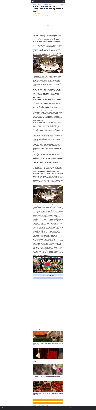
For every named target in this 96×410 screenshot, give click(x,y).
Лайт (50, 64)
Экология (4, 45)
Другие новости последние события (48, 399)
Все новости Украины (48, 403)
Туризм (50, 70)
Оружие (3, 67)
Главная (3, 36)
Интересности (5, 73)
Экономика (4, 42)
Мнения (50, 78)
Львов (50, 52)
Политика (51, 39)
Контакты (4, 84)
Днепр (4, 54)
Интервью (4, 78)
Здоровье (4, 70)
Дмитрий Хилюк (36, 13)
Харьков (50, 54)
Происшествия (52, 67)
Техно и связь (5, 64)
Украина (3, 39)
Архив (3, 81)
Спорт (3, 61)
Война (50, 36)
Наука (50, 61)
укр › (62, 4)
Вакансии (51, 81)
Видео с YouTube (5, 75)
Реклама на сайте (6, 91)
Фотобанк (51, 91)
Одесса (4, 57)
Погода (50, 73)
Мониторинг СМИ (6, 94)
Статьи (50, 75)
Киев (4, 52)
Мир (49, 42)
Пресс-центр (51, 94)
